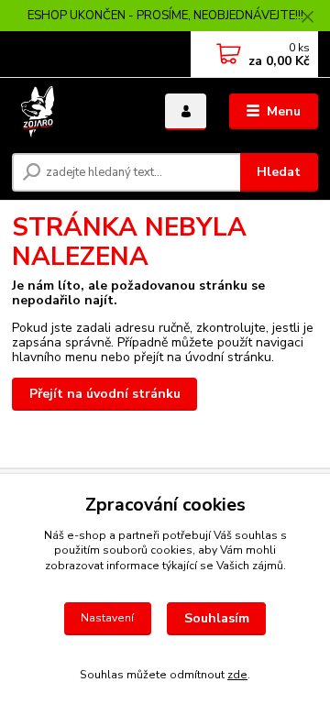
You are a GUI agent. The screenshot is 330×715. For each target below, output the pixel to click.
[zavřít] (307, 18)
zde (237, 674)
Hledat (279, 172)
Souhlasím (216, 618)
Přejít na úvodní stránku (105, 393)
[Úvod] (75, 112)
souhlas (256, 535)
